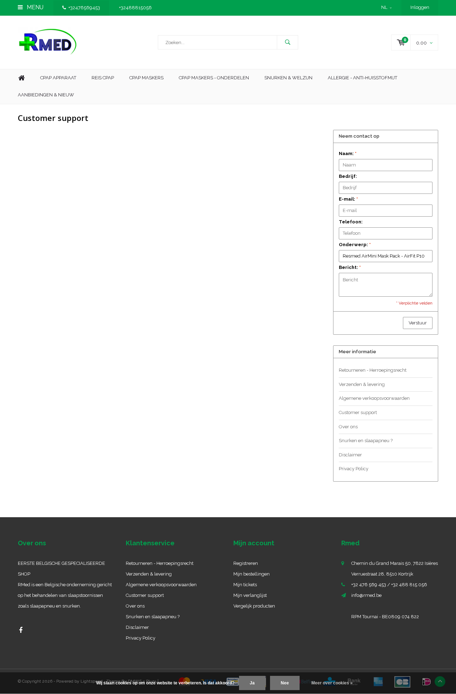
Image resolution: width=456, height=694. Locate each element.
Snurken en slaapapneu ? (366, 440)
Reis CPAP (103, 77)
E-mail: (348, 199)
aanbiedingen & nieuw (46, 94)
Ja (252, 682)
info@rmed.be (366, 595)
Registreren (245, 563)
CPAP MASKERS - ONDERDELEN (214, 77)
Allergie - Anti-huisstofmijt (362, 77)
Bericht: (350, 267)
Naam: (348, 153)
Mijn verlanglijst (250, 595)
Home (21, 78)
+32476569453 (84, 7)
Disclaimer (350, 454)
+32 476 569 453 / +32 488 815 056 (389, 584)
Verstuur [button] (418, 322)
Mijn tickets (245, 584)
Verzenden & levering (362, 384)
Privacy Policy (353, 468)
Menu (34, 7)
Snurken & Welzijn (288, 77)
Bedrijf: (348, 176)
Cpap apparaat (58, 77)
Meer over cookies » (332, 682)
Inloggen (419, 7)
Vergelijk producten (254, 606)
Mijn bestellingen (251, 574)
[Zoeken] (287, 42)
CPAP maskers (146, 77)
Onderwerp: (355, 244)
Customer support (358, 412)
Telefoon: (351, 221)
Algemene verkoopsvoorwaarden (374, 398)
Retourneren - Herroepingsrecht (372, 370)
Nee (285, 682)
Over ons (348, 426)
